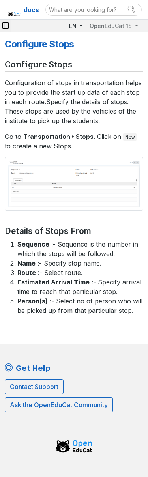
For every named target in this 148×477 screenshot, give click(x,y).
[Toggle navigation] (5, 26)
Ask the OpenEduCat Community (59, 405)
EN (73, 25)
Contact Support (34, 387)
